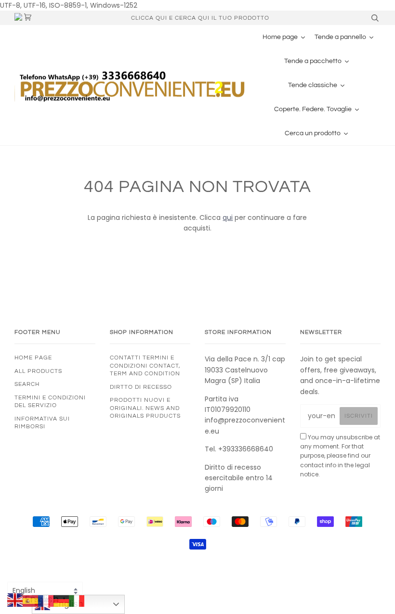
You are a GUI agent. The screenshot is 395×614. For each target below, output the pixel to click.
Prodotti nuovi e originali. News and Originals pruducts (145, 408)
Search (27, 384)
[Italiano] (76, 600)
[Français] (45, 600)
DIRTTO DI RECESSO (141, 387)
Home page (33, 357)
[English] (15, 600)
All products (38, 371)
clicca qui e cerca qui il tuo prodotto (200, 18)
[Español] (30, 600)
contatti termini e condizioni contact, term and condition (145, 365)
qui (228, 217)
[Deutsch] (61, 600)
